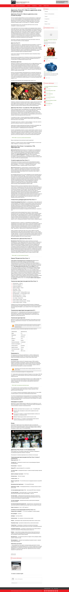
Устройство (34, 5)
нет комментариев (24, 8)
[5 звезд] (35, 8)
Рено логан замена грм (48, 93)
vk (57, 591)
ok (45, 591)
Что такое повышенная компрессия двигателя (50, 87)
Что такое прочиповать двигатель (14, 568)
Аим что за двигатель (48, 103)
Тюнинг (28, 5)
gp (51, 591)
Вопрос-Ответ (46, 5)
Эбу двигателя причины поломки (50, 100)
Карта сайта (56, 588)
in (55, 591)
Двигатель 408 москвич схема (49, 90)
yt (47, 591)
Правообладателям (47, 588)
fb (49, 591)
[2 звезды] (32, 8)
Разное (40, 5)
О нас (52, 588)
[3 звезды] (33, 8)
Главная (12, 5)
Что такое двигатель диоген (49, 56)
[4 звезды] (34, 8)
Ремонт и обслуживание (20, 5)
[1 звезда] (31, 8)
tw (53, 591)
